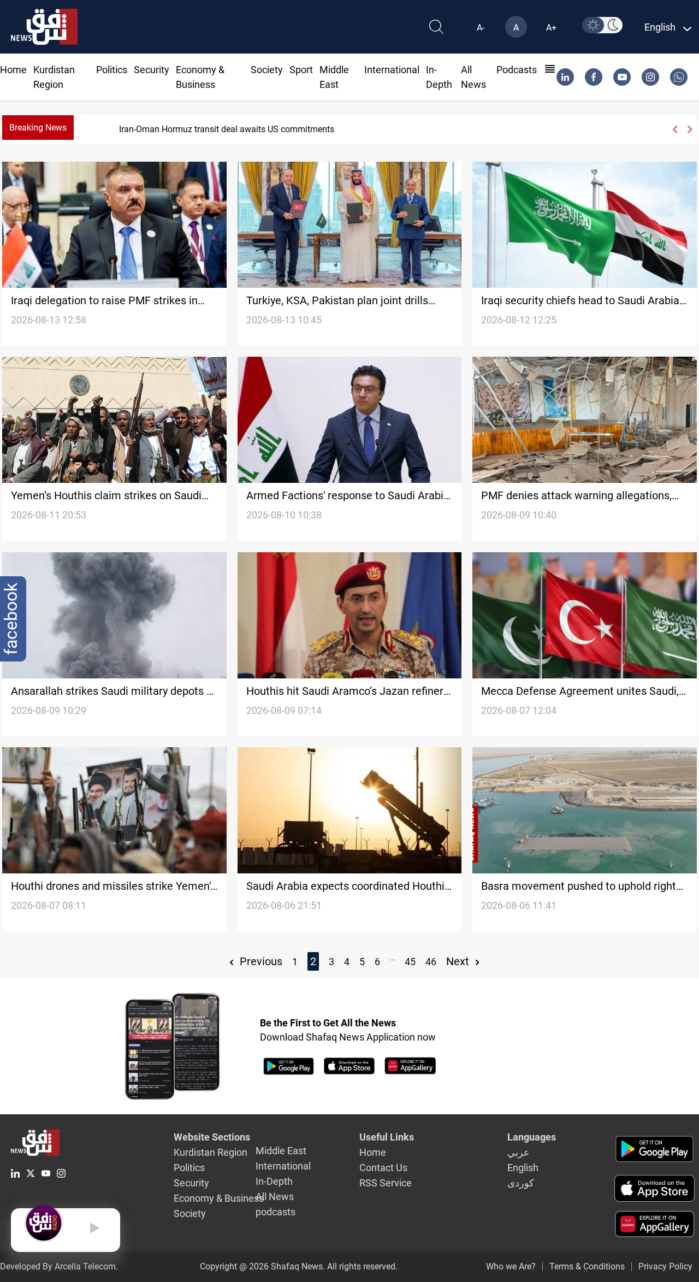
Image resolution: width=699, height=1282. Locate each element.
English (522, 1167)
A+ (551, 27)
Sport (301, 69)
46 (430, 961)
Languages (531, 1137)
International (391, 69)
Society (267, 69)
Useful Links (386, 1137)
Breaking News (38, 127)
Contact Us (383, 1167)
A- (480, 27)
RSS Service (385, 1183)
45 (410, 961)
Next (459, 961)
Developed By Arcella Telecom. (59, 1266)
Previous (259, 961)
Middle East (281, 1150)
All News (275, 1196)
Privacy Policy (665, 1266)
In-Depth (274, 1181)
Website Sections (212, 1137)
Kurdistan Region (210, 1152)
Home (13, 69)
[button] (674, 129)
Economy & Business (219, 1198)
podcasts (516, 69)
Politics (111, 69)
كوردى (520, 1183)
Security (151, 69)
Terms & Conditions (587, 1266)
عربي (518, 1152)
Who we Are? (511, 1266)
